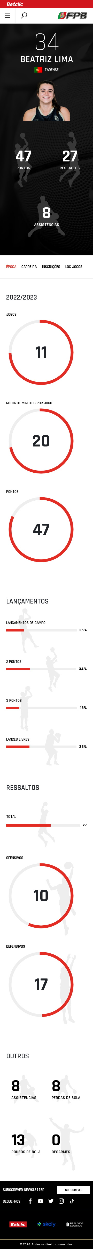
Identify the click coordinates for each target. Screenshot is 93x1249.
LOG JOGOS (73, 267)
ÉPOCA (11, 267)
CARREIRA (29, 267)
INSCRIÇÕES (51, 267)
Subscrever (73, 1190)
